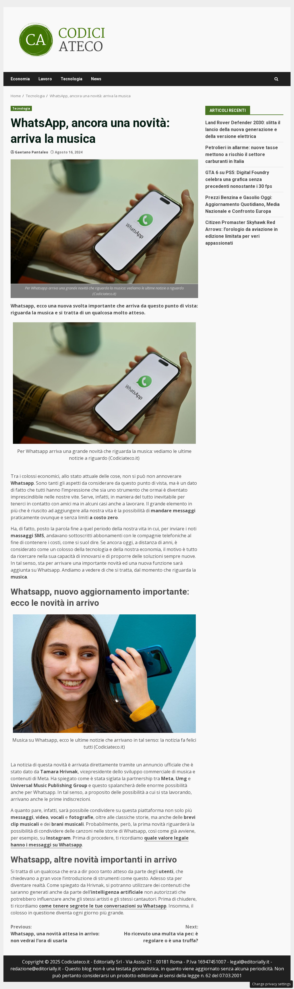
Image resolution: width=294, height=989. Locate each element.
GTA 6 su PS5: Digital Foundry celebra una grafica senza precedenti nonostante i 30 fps (238, 179)
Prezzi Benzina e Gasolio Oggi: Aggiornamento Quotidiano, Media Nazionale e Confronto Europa (242, 204)
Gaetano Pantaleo (31, 152)
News (96, 79)
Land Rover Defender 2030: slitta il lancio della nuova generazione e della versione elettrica (242, 129)
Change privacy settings (271, 984)
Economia (20, 79)
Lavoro (45, 79)
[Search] (276, 79)
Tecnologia (71, 79)
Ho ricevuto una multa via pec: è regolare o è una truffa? (161, 934)
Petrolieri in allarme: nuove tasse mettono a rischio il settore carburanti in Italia (241, 154)
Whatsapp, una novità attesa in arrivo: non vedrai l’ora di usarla (55, 934)
